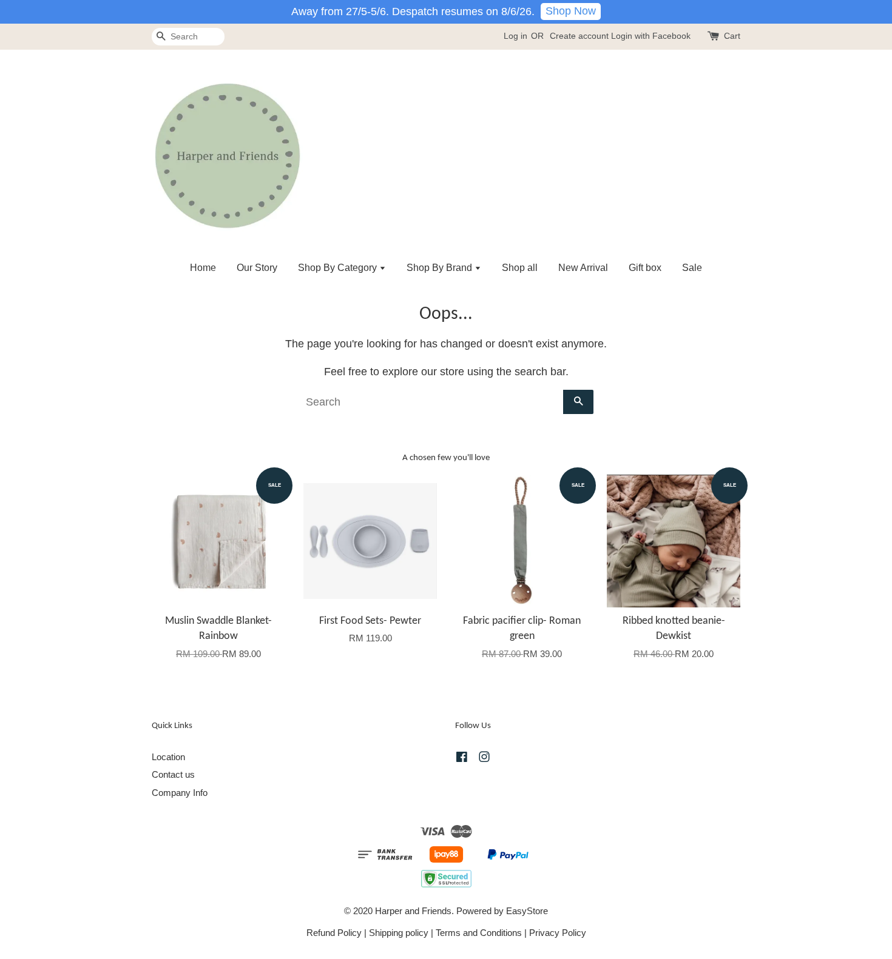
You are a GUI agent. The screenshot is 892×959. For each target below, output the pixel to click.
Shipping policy (398, 932)
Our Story (257, 267)
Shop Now (571, 11)
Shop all (520, 267)
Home (203, 267)
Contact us (173, 774)
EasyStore (527, 911)
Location (168, 757)
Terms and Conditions (479, 932)
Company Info (180, 792)
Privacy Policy (557, 932)
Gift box (645, 267)
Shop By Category (338, 267)
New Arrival (583, 267)
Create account (579, 36)
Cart (732, 36)
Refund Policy (334, 932)
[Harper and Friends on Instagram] (484, 759)
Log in (515, 36)
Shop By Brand (441, 267)
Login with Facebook (651, 36)
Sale (692, 267)
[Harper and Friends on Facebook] (461, 759)
